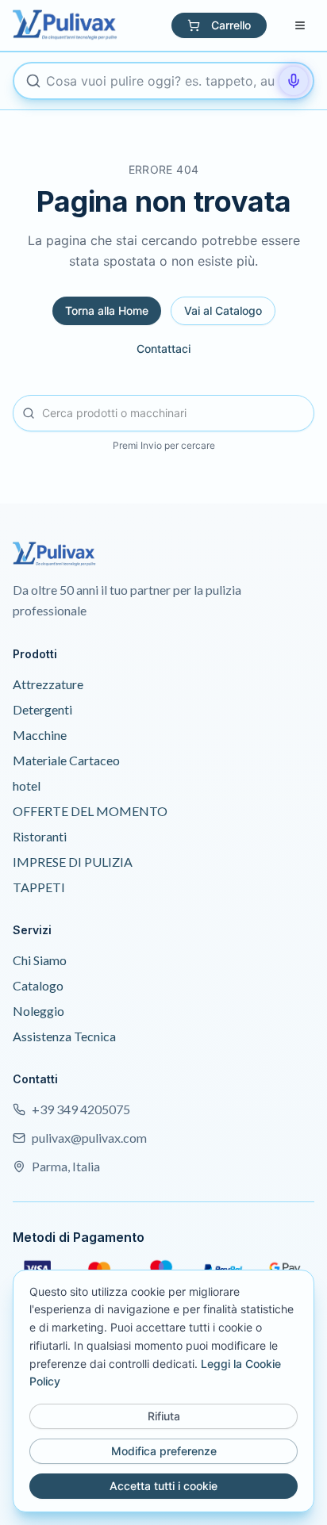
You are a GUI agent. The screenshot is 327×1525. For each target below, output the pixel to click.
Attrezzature (48, 684)
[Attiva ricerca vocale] (293, 81)
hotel (26, 785)
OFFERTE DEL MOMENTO (90, 810)
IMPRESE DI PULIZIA (73, 861)
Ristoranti (40, 836)
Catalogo (38, 985)
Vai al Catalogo (223, 310)
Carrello (231, 25)
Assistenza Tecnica (64, 1036)
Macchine (40, 734)
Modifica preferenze (164, 1451)
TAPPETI (39, 887)
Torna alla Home (106, 310)
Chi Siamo (40, 959)
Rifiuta (164, 1416)
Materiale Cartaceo (66, 760)
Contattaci (163, 348)
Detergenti (42, 709)
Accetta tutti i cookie (163, 1485)
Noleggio (38, 1010)
